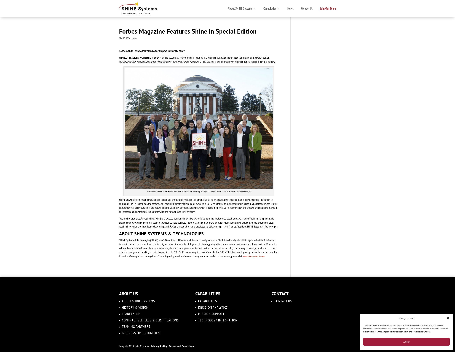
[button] (448, 318)
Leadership (131, 314)
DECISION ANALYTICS (213, 307)
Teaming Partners (136, 326)
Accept (406, 341)
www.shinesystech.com (253, 256)
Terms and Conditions (181, 346)
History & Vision (135, 307)
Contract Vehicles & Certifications (150, 320)
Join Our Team (328, 8)
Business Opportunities (141, 333)
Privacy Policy (159, 346)
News (290, 8)
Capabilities (269, 8)
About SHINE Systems (240, 8)
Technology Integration (217, 320)
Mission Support (211, 314)
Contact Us (307, 8)
